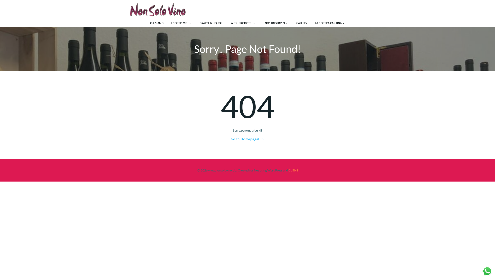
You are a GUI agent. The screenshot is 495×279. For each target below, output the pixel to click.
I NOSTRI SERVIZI (274, 23)
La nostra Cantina (328, 23)
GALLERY (301, 23)
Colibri (293, 170)
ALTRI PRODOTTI (241, 23)
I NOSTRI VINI (179, 23)
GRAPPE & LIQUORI (211, 23)
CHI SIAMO (157, 23)
